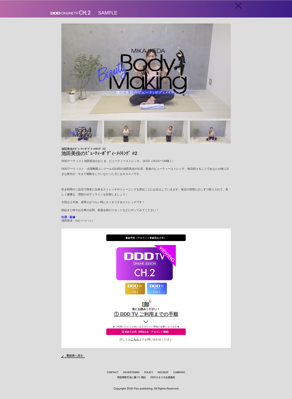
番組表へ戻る (74, 355)
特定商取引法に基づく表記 (131, 377)
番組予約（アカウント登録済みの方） (146, 237)
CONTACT (112, 372)
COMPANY (179, 372)
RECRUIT (163, 372)
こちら (135, 339)
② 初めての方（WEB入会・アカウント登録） (146, 331)
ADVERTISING (131, 372)
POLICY (148, 372)
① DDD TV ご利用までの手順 (146, 314)
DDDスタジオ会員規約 (163, 377)
